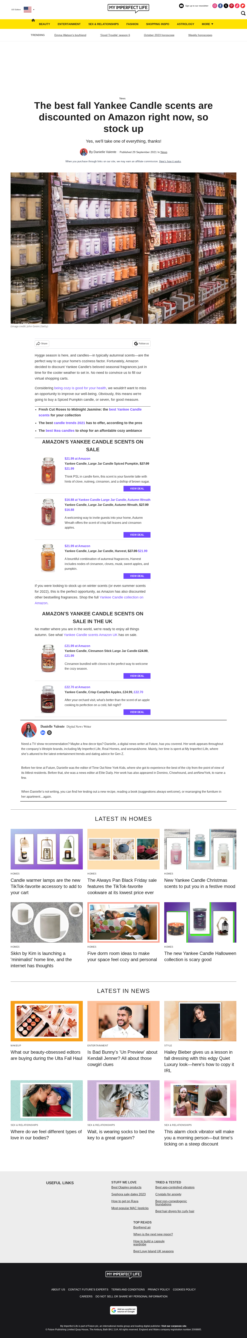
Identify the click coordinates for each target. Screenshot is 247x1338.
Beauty (44, 24)
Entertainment (69, 24)
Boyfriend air (142, 1227)
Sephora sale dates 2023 (128, 1194)
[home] (33, 24)
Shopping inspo (157, 24)
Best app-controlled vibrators (175, 1187)
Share (44, 343)
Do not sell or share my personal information (131, 1296)
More (206, 24)
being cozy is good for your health (80, 388)
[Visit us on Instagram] (214, 5)
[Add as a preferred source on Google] (123, 1310)
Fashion (132, 24)
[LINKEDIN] (44, 732)
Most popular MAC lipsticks (130, 1208)
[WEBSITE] (50, 732)
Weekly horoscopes (200, 35)
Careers (86, 1296)
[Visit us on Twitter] (226, 5)
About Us (58, 1289)
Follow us (144, 343)
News (122, 98)
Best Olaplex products (126, 1187)
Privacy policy (159, 1289)
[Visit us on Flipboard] (242, 5)
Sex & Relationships (103, 24)
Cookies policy (184, 1289)
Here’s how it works (170, 161)
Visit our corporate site (173, 1326)
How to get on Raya (124, 1201)
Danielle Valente (105, 152)
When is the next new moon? (153, 1234)
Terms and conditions (128, 1289)
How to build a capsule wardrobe (149, 1243)
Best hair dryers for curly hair (174, 1211)
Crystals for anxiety (168, 1194)
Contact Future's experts (88, 1289)
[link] (48, 471)
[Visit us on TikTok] (237, 5)
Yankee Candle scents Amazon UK (91, 635)
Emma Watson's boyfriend (70, 35)
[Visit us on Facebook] (220, 5)
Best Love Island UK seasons (153, 1251)
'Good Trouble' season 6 (115, 35)
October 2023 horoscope (159, 35)
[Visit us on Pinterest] (231, 5)
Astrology (185, 24)
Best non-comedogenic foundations (171, 1203)
